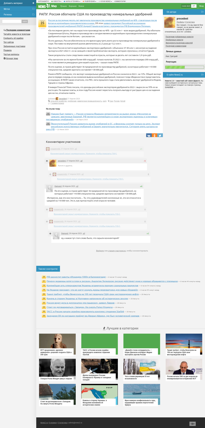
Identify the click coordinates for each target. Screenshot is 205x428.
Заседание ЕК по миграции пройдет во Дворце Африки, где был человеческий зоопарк (93, 315)
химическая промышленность (89, 101)
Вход (201, 6)
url (76, 149)
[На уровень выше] (46, 161)
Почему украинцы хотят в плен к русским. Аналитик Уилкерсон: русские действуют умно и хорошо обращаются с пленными (112, 281)
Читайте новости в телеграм (16, 34)
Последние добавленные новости (179, 37)
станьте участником (117, 250)
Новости (56, 1)
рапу (105, 101)
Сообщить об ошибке (13, 38)
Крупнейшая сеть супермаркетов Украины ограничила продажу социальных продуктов (92, 285)
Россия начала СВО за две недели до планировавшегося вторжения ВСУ (182, 377)
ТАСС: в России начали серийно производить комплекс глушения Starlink (85, 311)
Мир (54, 6)
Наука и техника (72, 1)
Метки (7, 9)
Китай (122, 101)
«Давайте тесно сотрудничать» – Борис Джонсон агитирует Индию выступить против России (138, 352)
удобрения (72, 101)
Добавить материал (13, 3)
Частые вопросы (11, 54)
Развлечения (90, 1)
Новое (81, 6)
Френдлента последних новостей (179, 43)
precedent (63, 99)
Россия (117, 101)
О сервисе (53, 423)
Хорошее (73, 6)
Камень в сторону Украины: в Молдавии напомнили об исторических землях (87, 298)
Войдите (100, 250)
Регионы (8, 14)
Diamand (58, 186)
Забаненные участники (14, 46)
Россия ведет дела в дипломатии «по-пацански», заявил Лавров (80, 302)
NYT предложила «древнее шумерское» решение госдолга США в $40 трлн (56, 352)
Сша (111, 101)
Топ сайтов (8, 42)
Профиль (180, 22)
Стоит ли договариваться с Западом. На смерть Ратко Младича (80, 307)
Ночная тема (11, 58)
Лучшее (63, 6)
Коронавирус (43, 1)
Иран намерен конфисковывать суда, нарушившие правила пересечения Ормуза (140, 402)
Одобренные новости (174, 40)
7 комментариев (57, 103)
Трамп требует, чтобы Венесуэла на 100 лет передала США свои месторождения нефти (93, 294)
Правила (7, 50)
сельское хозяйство (59, 101)
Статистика (190, 22)
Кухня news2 (106, 1)
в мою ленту (186, 6)
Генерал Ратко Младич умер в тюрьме (56, 378)
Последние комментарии (176, 46)
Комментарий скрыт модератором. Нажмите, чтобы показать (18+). (83, 153)
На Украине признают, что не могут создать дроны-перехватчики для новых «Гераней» (92, 289)
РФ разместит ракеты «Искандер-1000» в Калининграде (76, 276)
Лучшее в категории (122, 328)
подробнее (169, 87)
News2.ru (44, 423)
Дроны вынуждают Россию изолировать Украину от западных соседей (97, 377)
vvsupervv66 (55, 149)
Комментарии (120, 1)
